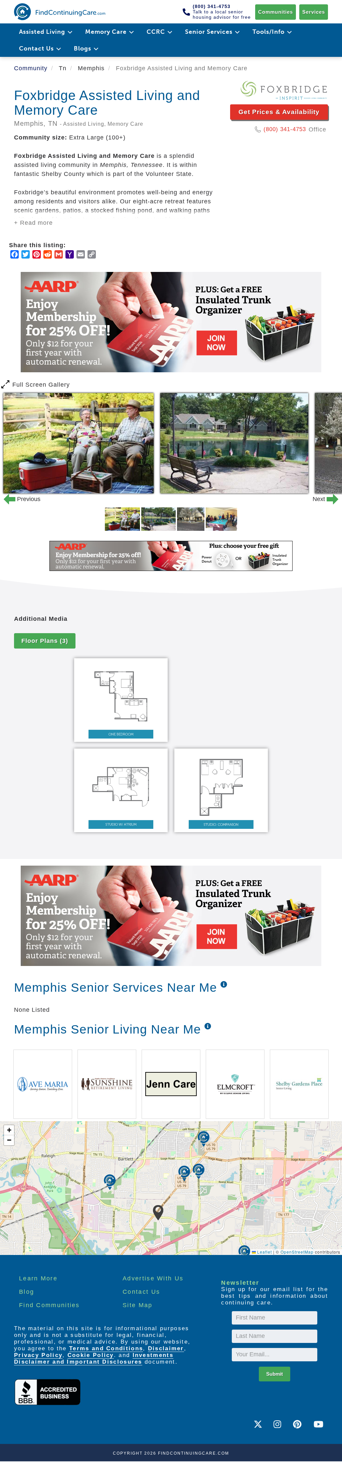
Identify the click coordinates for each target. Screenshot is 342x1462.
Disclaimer (166, 1348)
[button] (158, 1213)
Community (30, 68)
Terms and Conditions (106, 1348)
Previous (18, 499)
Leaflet (264, 1252)
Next (324, 499)
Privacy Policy (38, 1355)
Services (313, 12)
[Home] (59, 11)
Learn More (38, 1278)
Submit (274, 1374)
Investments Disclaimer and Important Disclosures (93, 1358)
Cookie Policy (90, 1355)
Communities (275, 12)
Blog (26, 1291)
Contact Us (141, 1291)
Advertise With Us (153, 1278)
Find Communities (49, 1305)
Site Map (137, 1305)
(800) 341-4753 (285, 129)
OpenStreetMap (297, 1252)
